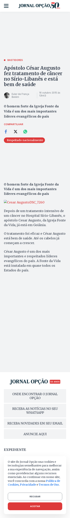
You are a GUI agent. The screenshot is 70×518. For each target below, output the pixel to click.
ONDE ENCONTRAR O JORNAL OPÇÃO (35, 396)
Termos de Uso (49, 484)
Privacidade (28, 484)
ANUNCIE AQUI (35, 434)
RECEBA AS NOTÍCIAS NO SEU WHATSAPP (35, 411)
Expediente (15, 450)
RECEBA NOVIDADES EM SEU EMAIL (35, 423)
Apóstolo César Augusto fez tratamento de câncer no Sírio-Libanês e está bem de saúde (33, 76)
